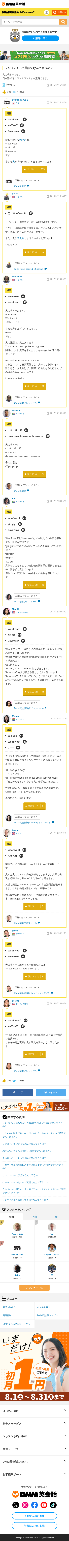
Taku (17, 1275)
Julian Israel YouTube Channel (29, 268)
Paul (52, 1234)
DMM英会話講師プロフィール (29, 708)
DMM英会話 (20, 185)
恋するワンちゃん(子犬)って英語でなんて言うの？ (27, 1150)
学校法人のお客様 (34, 1525)
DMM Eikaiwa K (17, 1254)
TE (52, 1275)
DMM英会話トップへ (47, 1315)
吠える (20, 238)
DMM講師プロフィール (25, 402)
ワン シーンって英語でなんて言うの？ (21, 1175)
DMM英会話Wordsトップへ (16, 1323)
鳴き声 (22, 139)
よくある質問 (43, 1306)
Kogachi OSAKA (51, 1254)
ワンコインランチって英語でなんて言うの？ (24, 1143)
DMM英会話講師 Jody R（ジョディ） (32, 992)
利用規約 (7, 1315)
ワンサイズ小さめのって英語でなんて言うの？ (25, 1199)
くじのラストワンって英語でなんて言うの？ (24, 1157)
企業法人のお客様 (34, 1515)
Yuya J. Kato (17, 1234)
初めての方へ (9, 1306)
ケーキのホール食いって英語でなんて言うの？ (25, 1182)
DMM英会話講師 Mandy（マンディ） (32, 822)
